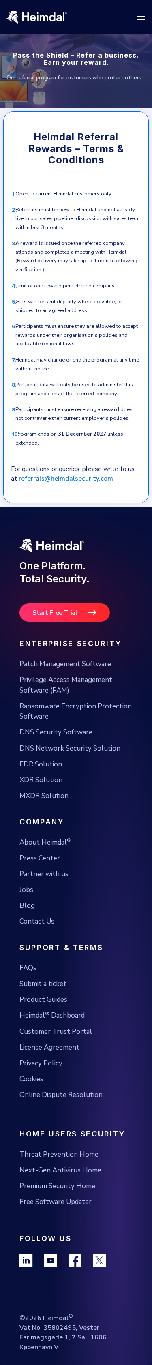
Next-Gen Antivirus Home (60, 1170)
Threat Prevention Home (58, 1154)
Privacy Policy (40, 1063)
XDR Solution (40, 780)
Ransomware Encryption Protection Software (75, 711)
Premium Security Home (57, 1186)
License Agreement (49, 1047)
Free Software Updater (55, 1202)
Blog (27, 905)
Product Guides (43, 999)
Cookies (31, 1079)
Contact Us (36, 921)
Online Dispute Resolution (61, 1095)
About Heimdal (45, 842)
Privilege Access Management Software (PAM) (65, 685)
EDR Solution (40, 764)
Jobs (26, 889)
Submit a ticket (42, 983)
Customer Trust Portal (55, 1031)
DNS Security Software (55, 732)
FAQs (27, 968)
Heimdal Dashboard (52, 1015)
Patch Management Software (65, 664)
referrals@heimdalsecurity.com (66, 478)
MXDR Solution (44, 795)
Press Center (39, 858)
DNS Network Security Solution (69, 748)
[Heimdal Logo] (61, 17)
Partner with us (44, 874)
